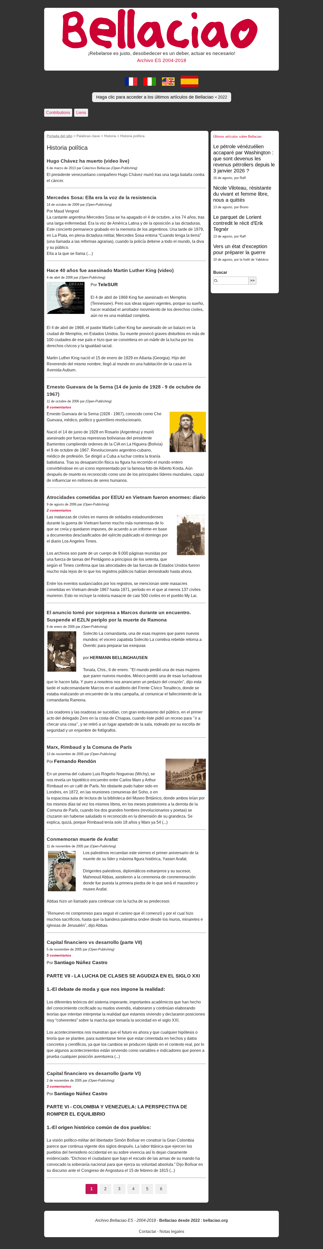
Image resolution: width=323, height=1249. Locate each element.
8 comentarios (59, 407)
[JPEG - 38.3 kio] (191, 535)
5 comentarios (59, 955)
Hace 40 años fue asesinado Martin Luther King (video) (110, 270)
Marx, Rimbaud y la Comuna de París (89, 747)
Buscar (220, 272)
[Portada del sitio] (161, 28)
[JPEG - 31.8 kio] (186, 774)
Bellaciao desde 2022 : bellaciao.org (193, 1220)
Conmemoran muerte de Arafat (82, 839)
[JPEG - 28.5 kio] (62, 871)
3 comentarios (59, 1086)
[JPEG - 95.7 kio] (66, 298)
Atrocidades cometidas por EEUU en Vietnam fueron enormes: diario (126, 497)
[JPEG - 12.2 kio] (188, 432)
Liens (81, 112)
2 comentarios (59, 510)
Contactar (147, 1231)
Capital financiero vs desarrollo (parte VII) (94, 942)
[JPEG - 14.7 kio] (61, 651)
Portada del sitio (59, 136)
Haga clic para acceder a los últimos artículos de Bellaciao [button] (161, 97)
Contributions (58, 112)
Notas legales (171, 1231)
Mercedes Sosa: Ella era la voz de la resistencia (101, 197)
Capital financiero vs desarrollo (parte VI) (94, 1073)
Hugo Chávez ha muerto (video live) (88, 161)
